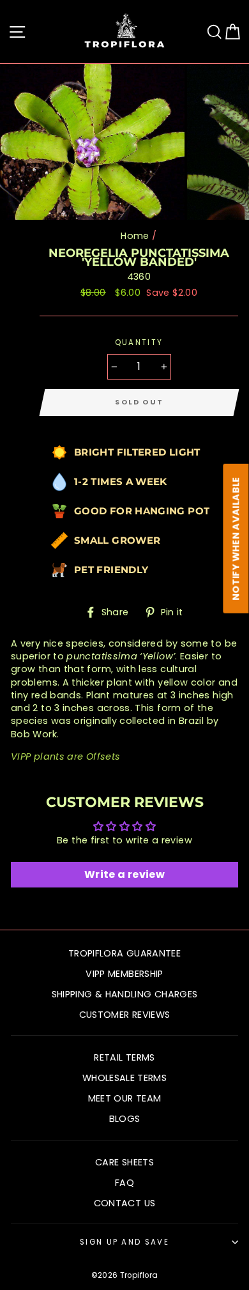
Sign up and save (124, 1242)
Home (135, 235)
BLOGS (124, 1118)
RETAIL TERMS (124, 1057)
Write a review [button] (124, 874)
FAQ (124, 1182)
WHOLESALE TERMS (124, 1077)
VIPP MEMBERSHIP (124, 973)
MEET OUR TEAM (125, 1098)
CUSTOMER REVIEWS (124, 1014)
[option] (93, 142)
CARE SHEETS (124, 1162)
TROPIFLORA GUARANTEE (124, 953)
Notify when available (236, 539)
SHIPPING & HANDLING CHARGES (125, 994)
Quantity (139, 342)
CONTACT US (125, 1203)
